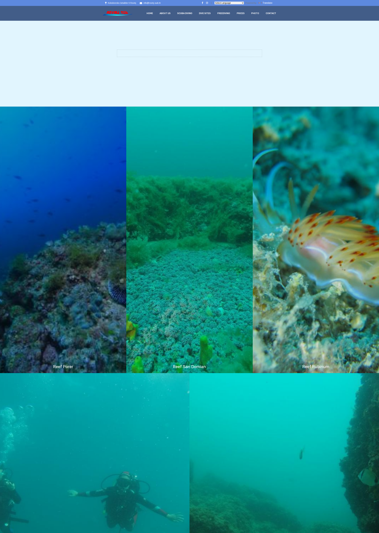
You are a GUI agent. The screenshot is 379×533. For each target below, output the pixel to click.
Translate (267, 3)
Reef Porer (63, 366)
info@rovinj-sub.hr (152, 3)
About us (165, 13)
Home (150, 13)
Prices (241, 13)
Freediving (223, 13)
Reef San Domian (189, 366)
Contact (271, 13)
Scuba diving (184, 13)
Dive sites (205, 13)
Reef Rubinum (315, 366)
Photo (255, 13)
